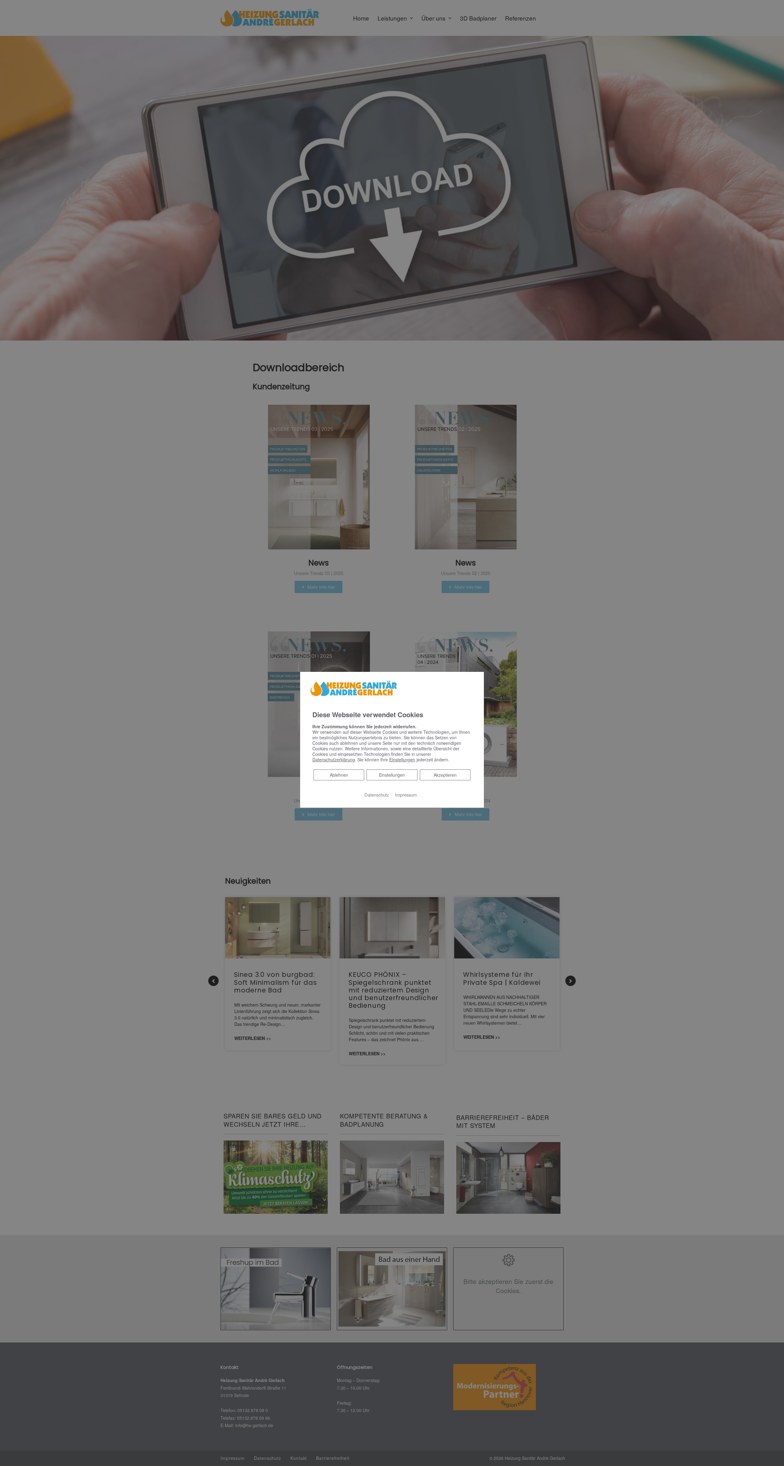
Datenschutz (376, 794)
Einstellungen (392, 775)
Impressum (406, 794)
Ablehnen (339, 774)
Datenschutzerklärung (333, 759)
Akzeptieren (445, 775)
